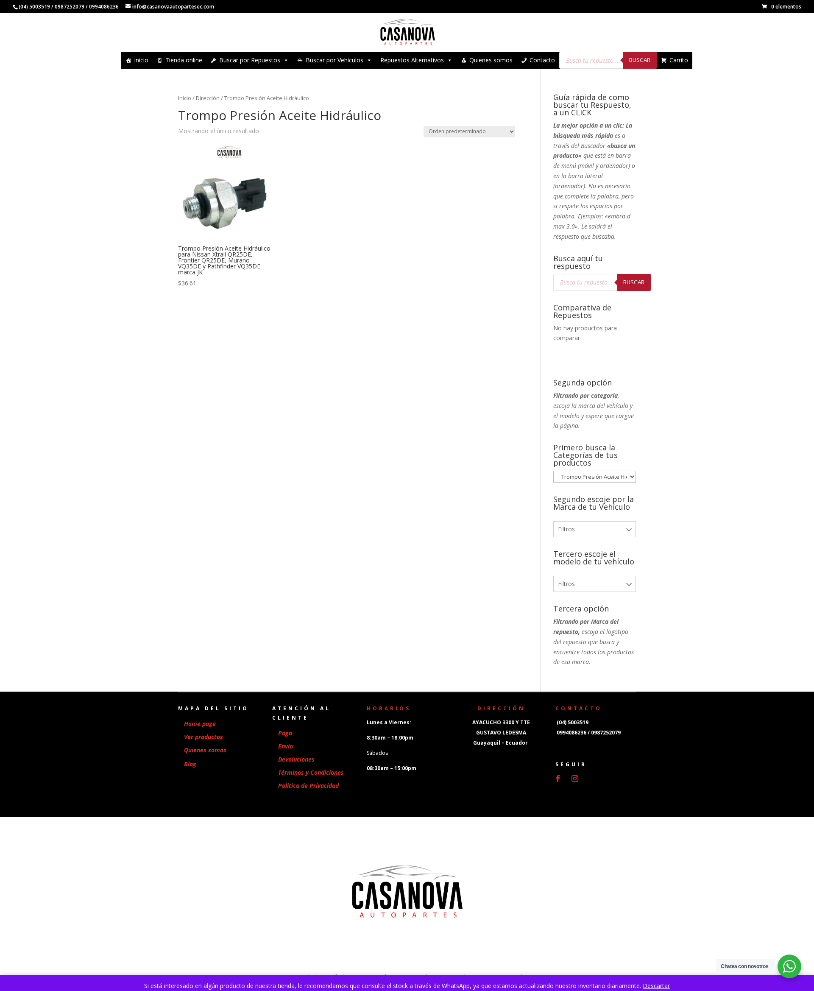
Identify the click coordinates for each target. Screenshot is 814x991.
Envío (285, 746)
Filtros (566, 529)
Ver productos (203, 737)
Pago (285, 733)
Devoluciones (296, 759)
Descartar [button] (656, 986)
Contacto (542, 60)
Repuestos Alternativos (412, 60)
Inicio (141, 60)
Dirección (208, 98)
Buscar (639, 60)
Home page (200, 724)
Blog (190, 764)
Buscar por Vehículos (334, 60)
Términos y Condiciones (311, 772)
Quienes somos (491, 60)
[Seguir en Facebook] (558, 778)
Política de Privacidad (308, 786)
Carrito (678, 60)
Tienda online (183, 60)
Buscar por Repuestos (249, 60)
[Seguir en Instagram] (575, 778)
